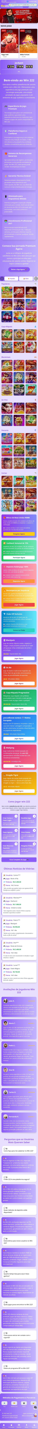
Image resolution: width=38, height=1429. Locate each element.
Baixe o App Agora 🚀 (19, 269)
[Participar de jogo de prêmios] (35, 1415)
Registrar (33, 6)
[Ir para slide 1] (13, 21)
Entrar (25, 6)
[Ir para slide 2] (15, 21)
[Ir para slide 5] (22, 21)
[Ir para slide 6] (24, 21)
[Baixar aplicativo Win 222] (19, 16)
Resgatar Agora (19, 534)
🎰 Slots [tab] (25, 278)
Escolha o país (33, 1)
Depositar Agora (19, 581)
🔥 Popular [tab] (11, 278)
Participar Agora (19, 558)
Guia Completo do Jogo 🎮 (19, 860)
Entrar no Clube (19, 630)
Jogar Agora (19, 605)
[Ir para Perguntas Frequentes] (35, 1408)
